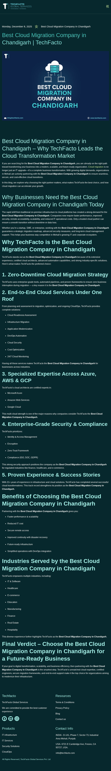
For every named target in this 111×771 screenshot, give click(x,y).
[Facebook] (4, 718)
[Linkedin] (10, 718)
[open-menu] (107, 6)
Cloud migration (95, 167)
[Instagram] (16, 718)
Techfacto (9, 696)
